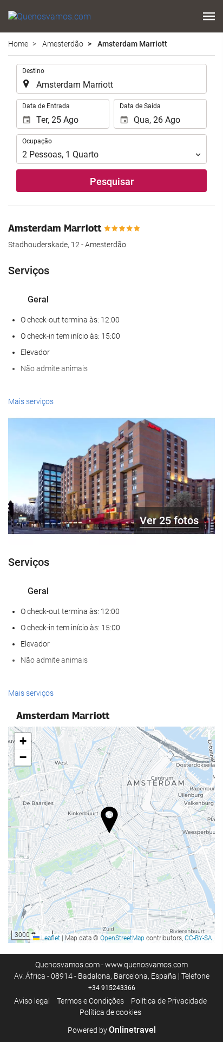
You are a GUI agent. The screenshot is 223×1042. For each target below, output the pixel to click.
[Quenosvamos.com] (49, 16)
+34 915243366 (111, 988)
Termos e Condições (90, 1001)
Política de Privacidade (169, 1001)
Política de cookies (110, 1012)
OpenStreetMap (122, 938)
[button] (209, 16)
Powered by (112, 1030)
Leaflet (50, 938)
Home (18, 43)
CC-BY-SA (198, 938)
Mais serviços (31, 401)
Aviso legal (32, 1001)
